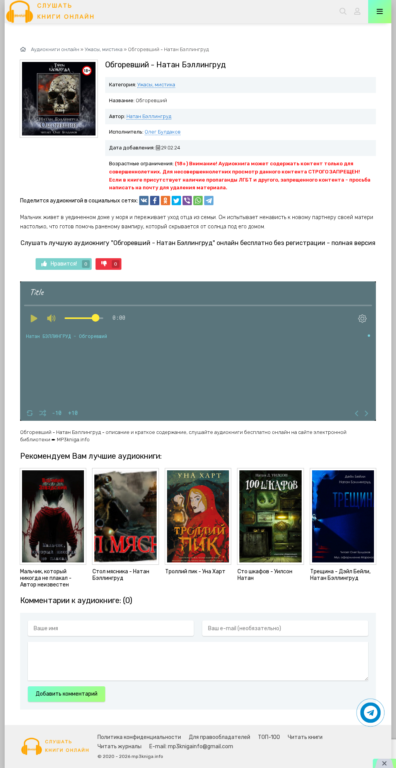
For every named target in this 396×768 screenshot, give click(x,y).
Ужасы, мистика (156, 84)
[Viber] (187, 200)
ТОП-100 (269, 737)
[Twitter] (176, 200)
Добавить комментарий (66, 694)
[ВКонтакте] (143, 200)
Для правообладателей (219, 737)
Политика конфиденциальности (139, 737)
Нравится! (69, 264)
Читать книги (305, 737)
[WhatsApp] (198, 200)
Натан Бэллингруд (148, 116)
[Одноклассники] (165, 200)
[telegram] (208, 200)
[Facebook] (154, 200)
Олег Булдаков (163, 132)
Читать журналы (119, 746)
